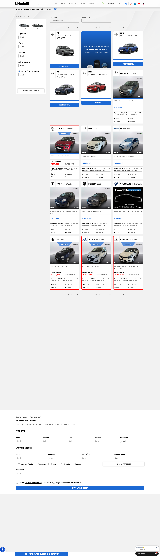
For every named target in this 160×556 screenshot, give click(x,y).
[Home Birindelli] (22, 3)
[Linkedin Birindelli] (135, 3)
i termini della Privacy (33, 483)
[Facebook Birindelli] (126, 3)
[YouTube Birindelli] (139, 3)
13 (106, 27)
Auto (19, 16)
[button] (2, 549)
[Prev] (18, 25)
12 (102, 27)
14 (110, 27)
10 (96, 27)
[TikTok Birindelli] (143, 3)
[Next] (44, 25)
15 (113, 27)
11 (99, 27)
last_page (124, 27)
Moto (27, 16)
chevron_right (120, 27)
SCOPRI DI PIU (64, 66)
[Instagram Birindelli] (130, 3)
